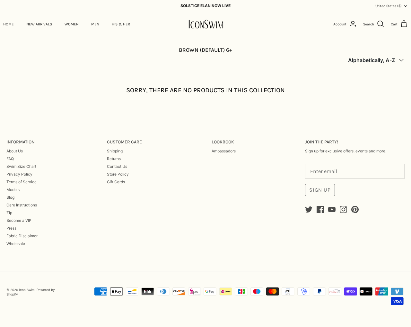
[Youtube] (332, 209)
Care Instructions (21, 205)
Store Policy (118, 174)
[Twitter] (308, 209)
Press (11, 228)
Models (13, 189)
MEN (95, 24)
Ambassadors (224, 151)
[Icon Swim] (206, 24)
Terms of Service (21, 181)
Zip (9, 212)
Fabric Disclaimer (22, 235)
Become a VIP (18, 220)
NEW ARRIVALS (39, 24)
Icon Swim (27, 290)
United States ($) (388, 6)
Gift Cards (116, 181)
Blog (10, 197)
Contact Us (117, 166)
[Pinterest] (355, 209)
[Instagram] (343, 209)
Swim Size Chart (21, 166)
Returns (114, 158)
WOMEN (72, 24)
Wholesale (15, 243)
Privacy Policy (19, 174)
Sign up (320, 190)
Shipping (115, 151)
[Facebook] (320, 209)
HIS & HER (121, 24)
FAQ (10, 158)
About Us (14, 151)
